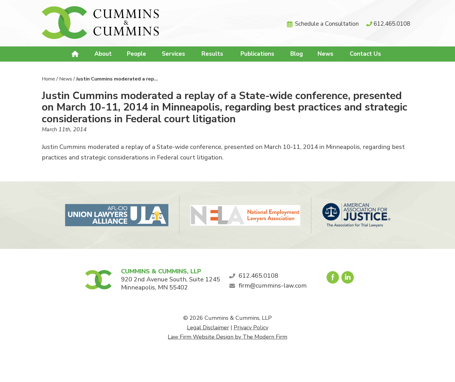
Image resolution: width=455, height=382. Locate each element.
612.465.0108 (392, 24)
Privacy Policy (251, 327)
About (103, 54)
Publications (257, 54)
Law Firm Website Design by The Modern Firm (227, 337)
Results (212, 54)
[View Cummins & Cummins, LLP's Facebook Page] (333, 279)
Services (173, 54)
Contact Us (365, 54)
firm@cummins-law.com (273, 285)
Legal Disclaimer (208, 327)
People (136, 54)
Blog (296, 54)
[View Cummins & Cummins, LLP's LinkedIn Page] (348, 279)
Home (76, 54)
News (325, 54)
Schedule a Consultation (327, 24)
